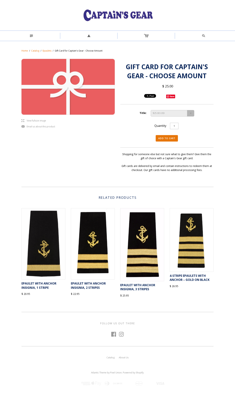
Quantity (160, 126)
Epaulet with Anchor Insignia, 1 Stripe (38, 285)
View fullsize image (33, 120)
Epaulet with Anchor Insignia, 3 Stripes (137, 287)
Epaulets (47, 50)
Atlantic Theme (98, 372)
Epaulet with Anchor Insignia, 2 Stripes (88, 285)
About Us (124, 357)
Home (24, 50)
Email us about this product (38, 126)
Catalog (35, 50)
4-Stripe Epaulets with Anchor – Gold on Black (189, 278)
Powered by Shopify (133, 372)
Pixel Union (116, 372)
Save (172, 96)
